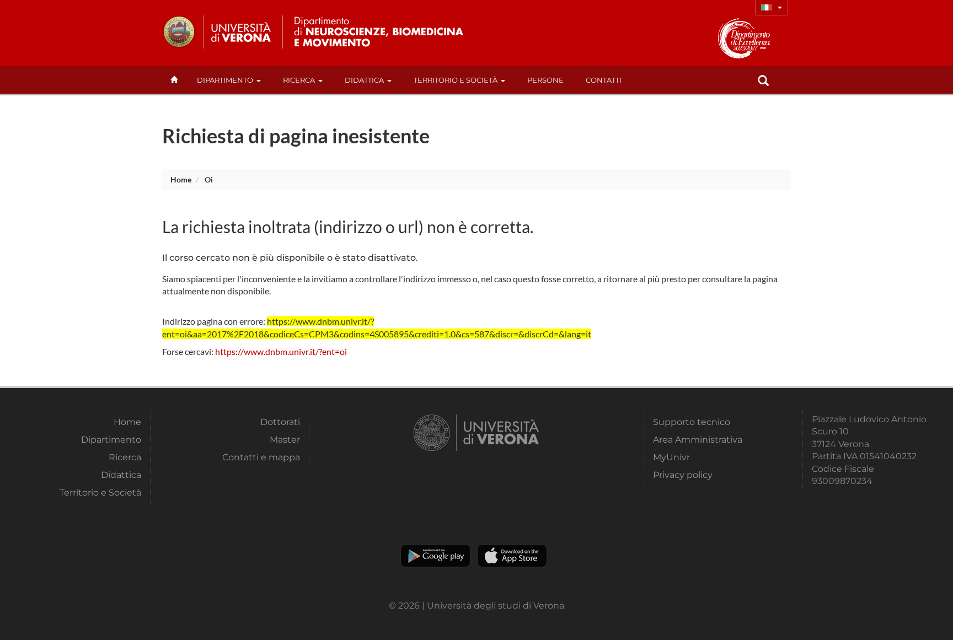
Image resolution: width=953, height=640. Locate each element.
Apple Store (512, 556)
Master (285, 439)
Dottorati (280, 422)
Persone (545, 80)
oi (209, 179)
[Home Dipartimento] (387, 32)
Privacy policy (683, 475)
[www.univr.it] (217, 32)
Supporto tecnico (691, 422)
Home (180, 179)
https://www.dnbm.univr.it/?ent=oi (281, 351)
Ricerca (299, 80)
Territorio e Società (455, 80)
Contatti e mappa (261, 457)
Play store (435, 556)
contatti (604, 80)
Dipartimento (225, 80)
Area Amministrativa (697, 439)
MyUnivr (671, 457)
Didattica (364, 80)
